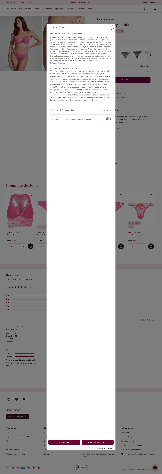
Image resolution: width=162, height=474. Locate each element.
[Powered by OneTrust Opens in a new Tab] (105, 448)
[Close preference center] (112, 27)
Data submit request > (58, 63)
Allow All (64, 442)
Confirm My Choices (97, 442)
